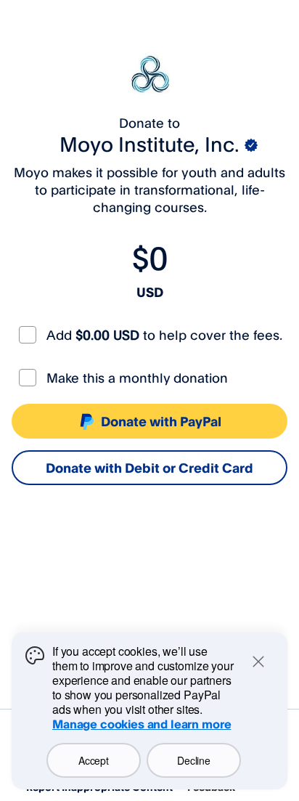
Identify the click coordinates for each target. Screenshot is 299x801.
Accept (93, 760)
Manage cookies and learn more (141, 724)
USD (149, 292)
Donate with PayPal (161, 421)
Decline (193, 760)
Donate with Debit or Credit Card (149, 468)
